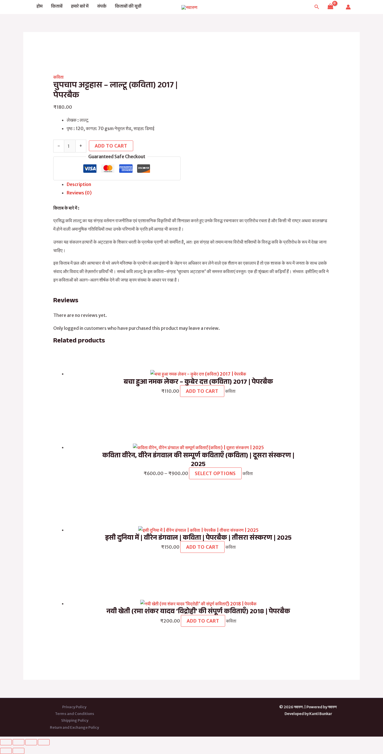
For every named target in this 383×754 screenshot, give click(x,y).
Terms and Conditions (74, 713)
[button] (316, 7)
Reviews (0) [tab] (79, 193)
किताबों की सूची (128, 6)
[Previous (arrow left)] (6, 751)
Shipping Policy (74, 720)
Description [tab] (79, 184)
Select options (215, 473)
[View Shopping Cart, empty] (330, 7)
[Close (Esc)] (44, 742)
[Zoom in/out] (6, 742)
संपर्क (102, 6)
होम (39, 6)
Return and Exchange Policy (75, 727)
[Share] (31, 742)
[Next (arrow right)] (18, 751)
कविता (58, 77)
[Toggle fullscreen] (18, 742)
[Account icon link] (348, 7)
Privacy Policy (74, 707)
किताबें (57, 6)
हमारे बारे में (80, 6)
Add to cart (111, 146)
